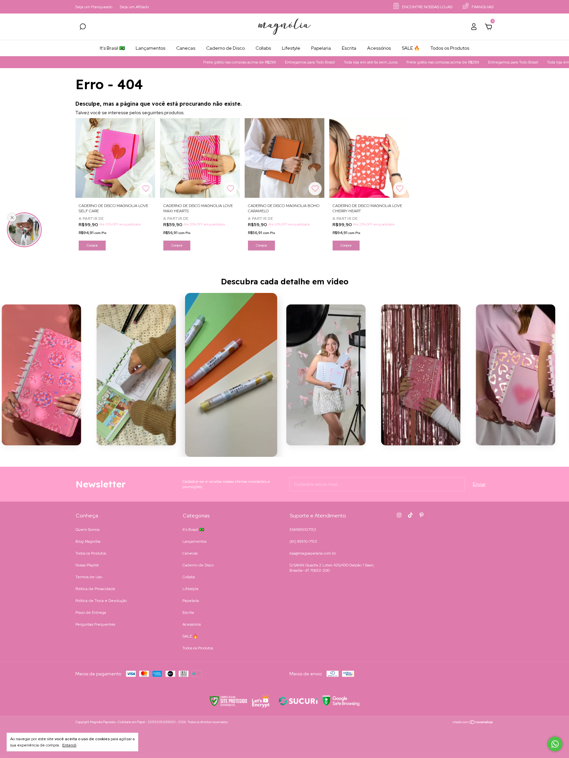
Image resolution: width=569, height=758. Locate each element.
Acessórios (379, 48)
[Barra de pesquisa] (82, 27)
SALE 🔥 (411, 48)
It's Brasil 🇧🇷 (112, 48)
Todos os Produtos (449, 48)
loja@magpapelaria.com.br (312, 553)
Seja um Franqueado (93, 7)
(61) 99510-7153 (303, 541)
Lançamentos (150, 48)
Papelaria (321, 48)
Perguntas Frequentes (95, 624)
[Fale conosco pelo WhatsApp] (555, 744)
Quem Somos (87, 529)
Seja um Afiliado (134, 7)
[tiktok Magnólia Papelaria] (410, 515)
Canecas (185, 48)
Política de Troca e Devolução (101, 600)
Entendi (69, 745)
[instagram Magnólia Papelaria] (399, 515)
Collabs (263, 48)
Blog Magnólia (87, 541)
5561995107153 (302, 529)
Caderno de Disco (225, 48)
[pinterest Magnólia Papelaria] (421, 515)
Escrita (349, 48)
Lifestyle (291, 48)
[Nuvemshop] (473, 723)
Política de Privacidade (95, 588)
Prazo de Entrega (90, 612)
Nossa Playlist (87, 565)
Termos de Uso (88, 577)
